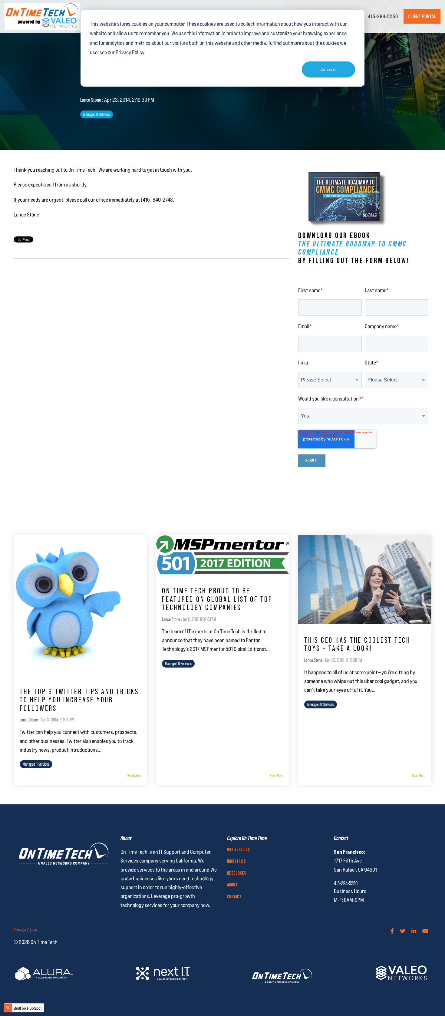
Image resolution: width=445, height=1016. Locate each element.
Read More (134, 775)
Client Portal (422, 16)
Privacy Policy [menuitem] (25, 930)
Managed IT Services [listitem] (36, 764)
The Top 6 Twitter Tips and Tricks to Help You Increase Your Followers (79, 700)
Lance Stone (91, 100)
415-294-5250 (383, 16)
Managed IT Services (96, 114)
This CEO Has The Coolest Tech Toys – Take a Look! (357, 644)
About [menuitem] (232, 885)
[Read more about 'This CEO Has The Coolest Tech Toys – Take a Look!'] (364, 579)
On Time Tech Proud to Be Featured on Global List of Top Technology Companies (217, 599)
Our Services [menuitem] (238, 849)
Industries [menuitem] (236, 861)
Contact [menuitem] (234, 897)
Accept (328, 69)
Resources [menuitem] (236, 873)
